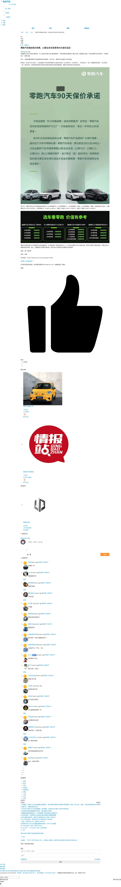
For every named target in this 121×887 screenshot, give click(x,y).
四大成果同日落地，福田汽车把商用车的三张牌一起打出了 (39, 817)
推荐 (24, 781)
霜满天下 (30, 747)
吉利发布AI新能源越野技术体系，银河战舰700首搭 (37, 811)
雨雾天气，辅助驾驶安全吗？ (30, 807)
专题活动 (86, 28)
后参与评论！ (26, 538)
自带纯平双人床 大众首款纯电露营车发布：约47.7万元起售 (39, 824)
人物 (24, 794)
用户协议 (26, 871)
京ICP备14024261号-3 (29, 873)
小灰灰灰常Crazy (33, 737)
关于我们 (2, 871)
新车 (24, 783)
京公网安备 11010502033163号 (46, 873)
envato (30, 655)
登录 (60, 862)
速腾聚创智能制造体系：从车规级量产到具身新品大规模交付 (39, 813)
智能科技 (25, 790)
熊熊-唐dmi (31, 593)
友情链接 (32, 871)
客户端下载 (9, 871)
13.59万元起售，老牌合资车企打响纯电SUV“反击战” (37, 819)
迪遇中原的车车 (32, 634)
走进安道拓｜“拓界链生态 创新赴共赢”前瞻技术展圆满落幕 (39, 815)
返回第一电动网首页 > (27, 261)
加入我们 (20, 871)
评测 (24, 785)
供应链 (25, 788)
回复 (24, 569)
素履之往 (30, 624)
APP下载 (13, 4)
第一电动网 (18, 873)
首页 (33, 28)
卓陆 (22, 52)
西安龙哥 (30, 717)
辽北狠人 (30, 603)
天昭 (29, 562)
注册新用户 (24, 859)
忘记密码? (97, 859)
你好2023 (31, 706)
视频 (68, 28)
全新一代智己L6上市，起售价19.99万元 (33, 821)
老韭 (29, 758)
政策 (24, 792)
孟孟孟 (30, 696)
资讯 (27, 32)
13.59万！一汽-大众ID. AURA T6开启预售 (34, 828)
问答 (24, 798)
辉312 (30, 665)
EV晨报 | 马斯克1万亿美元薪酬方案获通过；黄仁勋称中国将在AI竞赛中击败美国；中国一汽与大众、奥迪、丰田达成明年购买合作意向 (61, 804)
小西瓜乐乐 (31, 675)
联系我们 (2, 867)
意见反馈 (2, 869)
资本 (24, 796)
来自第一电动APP (43, 562)
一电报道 (25, 45)
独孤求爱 (30, 614)
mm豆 (30, 572)
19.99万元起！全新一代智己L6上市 (32, 826)
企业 (32, 32)
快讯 (50, 28)
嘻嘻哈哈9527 (32, 727)
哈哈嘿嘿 (30, 583)
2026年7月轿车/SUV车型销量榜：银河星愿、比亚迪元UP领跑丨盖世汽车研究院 (45, 809)
